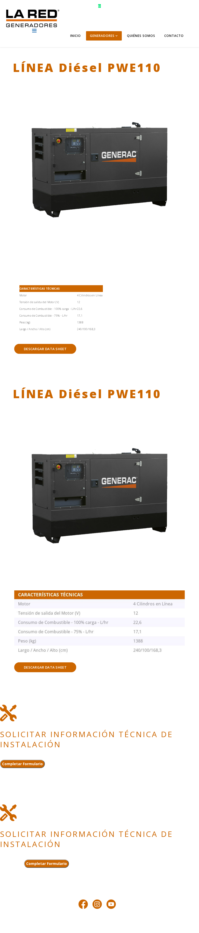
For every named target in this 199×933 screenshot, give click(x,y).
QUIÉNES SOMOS (141, 36)
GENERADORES (102, 36)
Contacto (174, 36)
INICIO (75, 36)
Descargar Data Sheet (45, 348)
